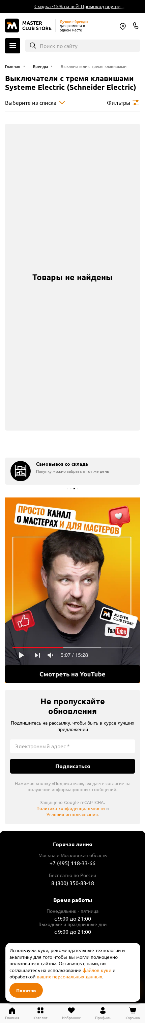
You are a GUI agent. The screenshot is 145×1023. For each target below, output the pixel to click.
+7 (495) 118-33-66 (72, 862)
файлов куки (97, 970)
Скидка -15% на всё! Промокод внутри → (78, 6)
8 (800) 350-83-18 (136, 26)
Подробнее (72, 590)
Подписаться (72, 766)
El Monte (123, 26)
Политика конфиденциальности (70, 808)
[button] (67, 488)
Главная (12, 1017)
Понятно (26, 990)
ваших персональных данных (69, 976)
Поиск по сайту (59, 45)
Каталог (12, 45)
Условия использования (72, 814)
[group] (72, 471)
